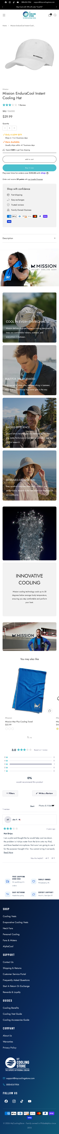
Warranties (8, 1041)
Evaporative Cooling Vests (15, 922)
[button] (14, 105)
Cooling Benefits (11, 1008)
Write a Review (47, 794)
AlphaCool (8, 946)
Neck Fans (8, 928)
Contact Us (8, 962)
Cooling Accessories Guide (16, 1020)
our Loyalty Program (35, 179)
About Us (7, 1035)
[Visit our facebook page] (6, 2)
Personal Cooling (11, 934)
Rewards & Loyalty (11, 992)
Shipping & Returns (12, 968)
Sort (32, 806)
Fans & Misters (10, 940)
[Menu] (4, 15)
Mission (5, 89)
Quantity (6, 123)
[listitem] (29, 6)
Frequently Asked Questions (16, 980)
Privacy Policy (9, 1047)
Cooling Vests (9, 916)
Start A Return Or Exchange (16, 986)
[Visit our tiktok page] (14, 2)
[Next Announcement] (56, 7)
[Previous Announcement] (2, 7)
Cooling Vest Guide (12, 1014)
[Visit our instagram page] (10, 2)
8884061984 (12, 1084)
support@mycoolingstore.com (44, 2)
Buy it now (29, 168)
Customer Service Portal (14, 974)
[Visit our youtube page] (18, 2)
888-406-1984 (26, 2)
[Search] (55, 15)
